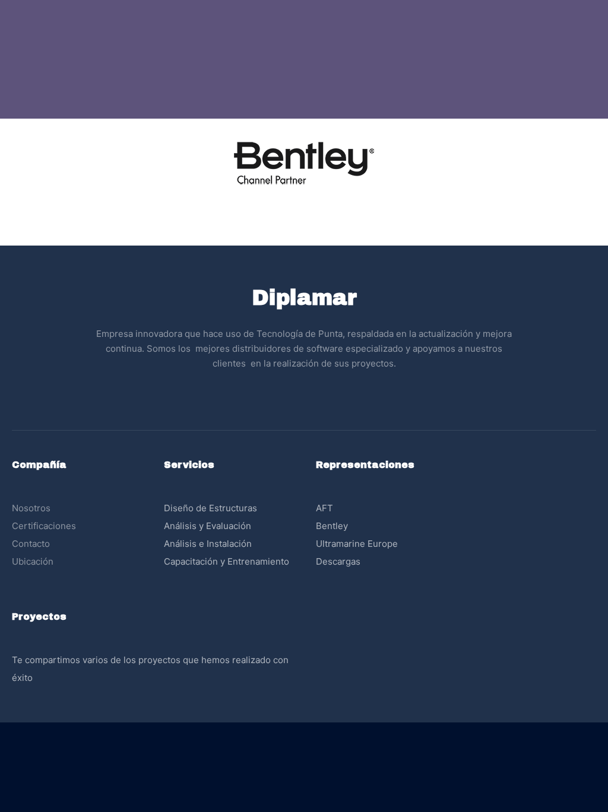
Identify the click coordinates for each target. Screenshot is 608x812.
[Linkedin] (316, 394)
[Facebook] (292, 394)
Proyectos (39, 617)
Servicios (189, 465)
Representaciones (365, 465)
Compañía (39, 465)
